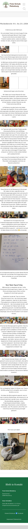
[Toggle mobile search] (24, 8)
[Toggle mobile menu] (24, 4)
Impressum (10, 519)
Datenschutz (17, 519)
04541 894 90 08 (6, 503)
